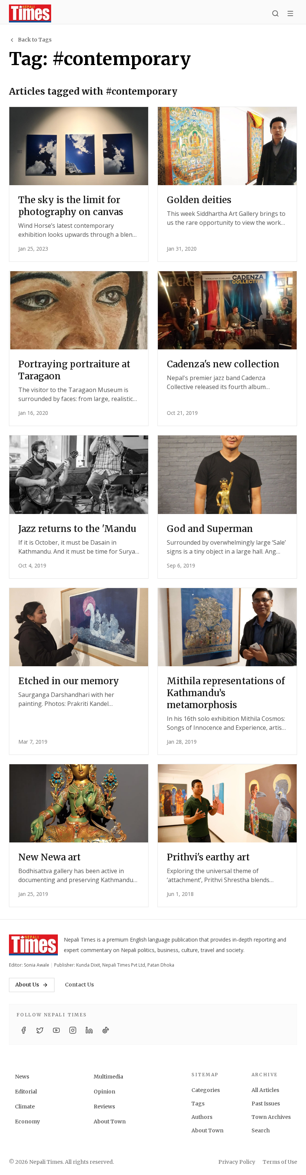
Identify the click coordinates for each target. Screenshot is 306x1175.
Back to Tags (34, 39)
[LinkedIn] (89, 1030)
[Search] (275, 13)
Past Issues (266, 1103)
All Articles (265, 1090)
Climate (25, 1106)
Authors (201, 1117)
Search (261, 1130)
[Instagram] (72, 1030)
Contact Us (79, 984)
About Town (110, 1121)
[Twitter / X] (40, 1030)
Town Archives (271, 1117)
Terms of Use (280, 1162)
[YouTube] (56, 1030)
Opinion (104, 1091)
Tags (197, 1103)
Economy (27, 1121)
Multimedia (108, 1076)
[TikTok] (105, 1030)
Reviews (104, 1106)
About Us (27, 984)
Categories (205, 1090)
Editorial (26, 1091)
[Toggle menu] (290, 13)
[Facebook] (23, 1030)
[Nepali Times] (33, 944)
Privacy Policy (236, 1162)
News (22, 1076)
